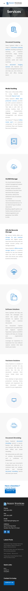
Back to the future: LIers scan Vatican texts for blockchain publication (14, 550)
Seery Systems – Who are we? (11, 553)
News (5, 568)
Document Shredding (13, 438)
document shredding (12, 471)
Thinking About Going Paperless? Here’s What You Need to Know (13, 556)
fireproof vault (16, 96)
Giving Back (6, 571)
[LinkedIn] (8, 531)
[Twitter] (5, 531)
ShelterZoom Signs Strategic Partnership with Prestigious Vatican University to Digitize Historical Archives (13, 545)
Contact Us (6, 570)
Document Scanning (13, 42)
